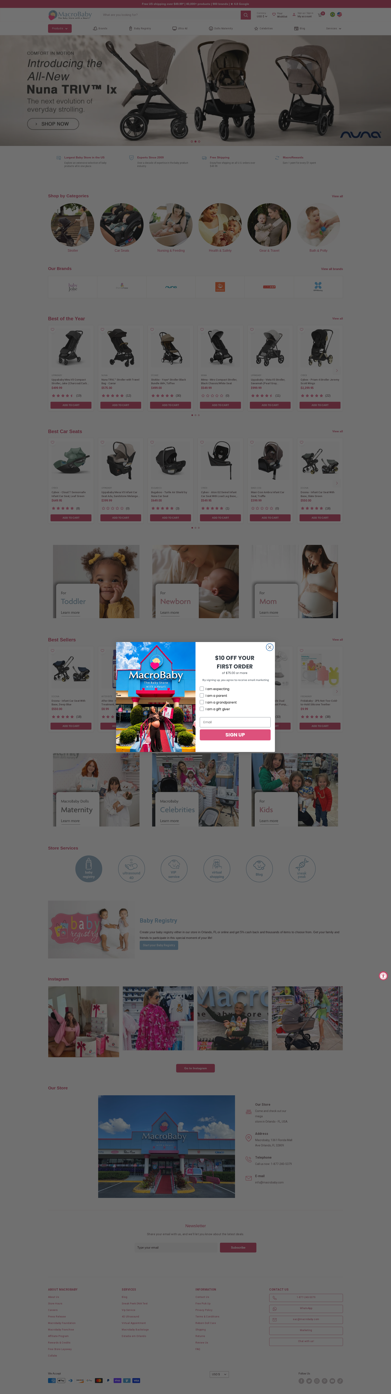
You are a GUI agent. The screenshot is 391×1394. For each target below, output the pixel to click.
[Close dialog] (269, 647)
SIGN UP (235, 734)
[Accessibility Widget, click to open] (383, 975)
